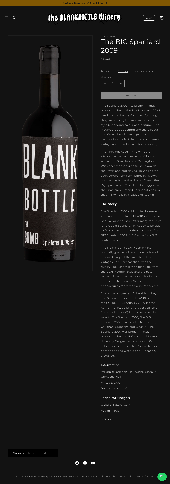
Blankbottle (30, 476)
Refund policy (127, 476)
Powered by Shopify (47, 476)
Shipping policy (109, 476)
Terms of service (145, 476)
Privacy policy (67, 476)
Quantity (106, 77)
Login (149, 18)
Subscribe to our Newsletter (33, 453)
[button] (7, 18)
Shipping (123, 71)
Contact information (87, 476)
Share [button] (107, 419)
